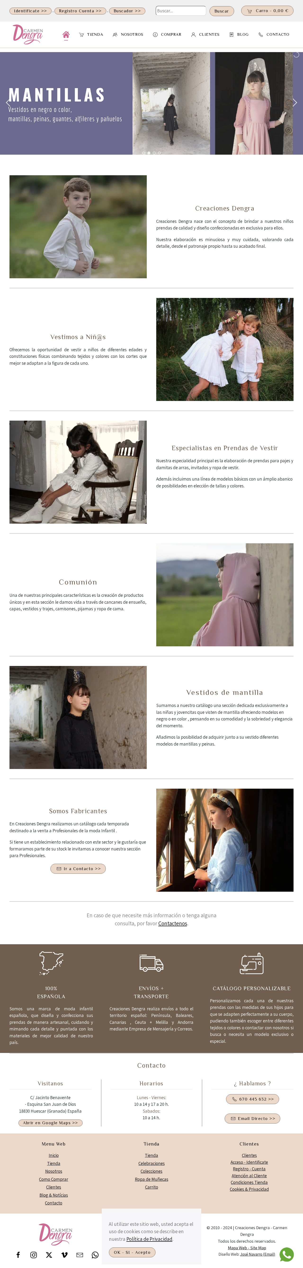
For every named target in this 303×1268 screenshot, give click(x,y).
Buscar (221, 11)
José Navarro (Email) (257, 1254)
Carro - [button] (271, 10)
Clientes (53, 1187)
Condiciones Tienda (249, 1182)
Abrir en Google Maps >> (50, 1122)
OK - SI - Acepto (132, 1252)
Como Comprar (53, 1179)
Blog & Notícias (54, 1195)
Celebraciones (151, 1163)
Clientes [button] (209, 34)
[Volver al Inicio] (29, 34)
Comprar (171, 34)
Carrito (151, 1187)
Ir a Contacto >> (82, 868)
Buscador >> (127, 11)
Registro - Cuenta (249, 1169)
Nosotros (132, 34)
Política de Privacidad (149, 1239)
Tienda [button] (95, 34)
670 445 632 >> (256, 1099)
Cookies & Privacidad (249, 1189)
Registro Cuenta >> (80, 11)
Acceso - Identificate (249, 1162)
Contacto (278, 34)
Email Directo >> (256, 1118)
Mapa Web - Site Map (247, 1247)
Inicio (54, 1155)
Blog (243, 34)
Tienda (53, 1163)
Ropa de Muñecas (151, 1179)
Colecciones (151, 1171)
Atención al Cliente (249, 1175)
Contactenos (172, 923)
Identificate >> (30, 11)
